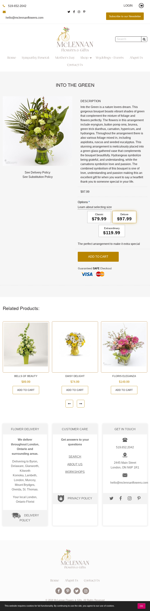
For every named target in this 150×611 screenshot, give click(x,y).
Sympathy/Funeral (35, 58)
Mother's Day (65, 58)
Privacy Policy (80, 498)
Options (83, 202)
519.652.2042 (125, 447)
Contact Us (75, 65)
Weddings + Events (110, 58)
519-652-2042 (17, 6)
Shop (84, 58)
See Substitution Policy (37, 176)
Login (128, 5)
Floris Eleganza (124, 376)
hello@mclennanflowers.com (24, 17)
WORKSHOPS (75, 471)
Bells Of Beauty (25, 376)
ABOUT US (74, 464)
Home (11, 58)
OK (141, 606)
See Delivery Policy (37, 172)
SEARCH (75, 456)
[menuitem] (11, 58)
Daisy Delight (75, 376)
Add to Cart (26, 389)
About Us (136, 58)
